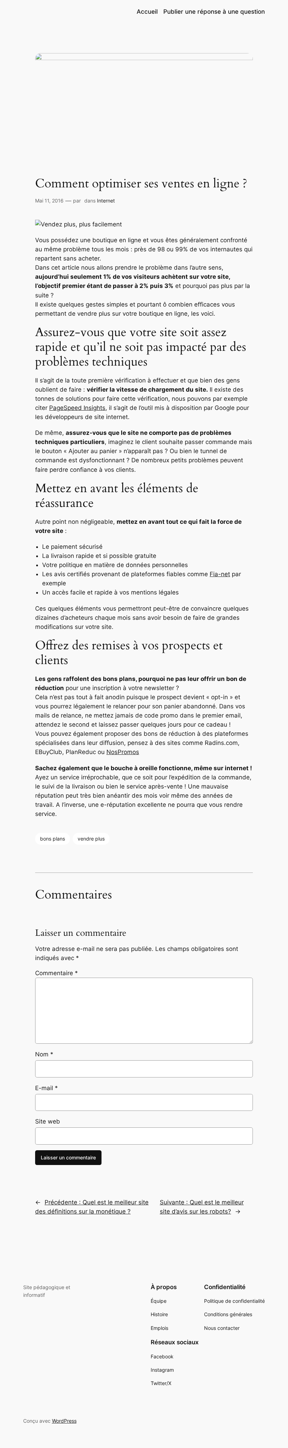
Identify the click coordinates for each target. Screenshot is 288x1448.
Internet (106, 201)
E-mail (46, 1088)
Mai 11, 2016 (49, 201)
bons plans (52, 839)
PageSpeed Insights (77, 407)
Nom (44, 1054)
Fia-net (220, 574)
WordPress (64, 1421)
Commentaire (56, 973)
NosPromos (122, 751)
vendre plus (91, 839)
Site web (47, 1121)
